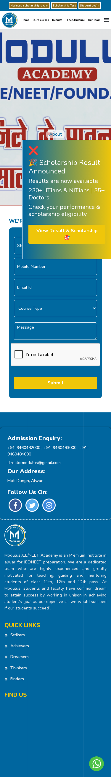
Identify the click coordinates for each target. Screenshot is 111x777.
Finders (17, 679)
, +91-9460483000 (58, 447)
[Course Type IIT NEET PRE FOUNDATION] (55, 308)
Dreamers (19, 657)
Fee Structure (76, 20)
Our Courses (41, 20)
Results (57, 20)
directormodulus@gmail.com (34, 462)
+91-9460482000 (23, 447)
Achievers (19, 646)
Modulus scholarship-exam (29, 5)
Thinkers (18, 668)
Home (25, 20)
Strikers (17, 635)
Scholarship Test (64, 5)
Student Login (89, 5)
